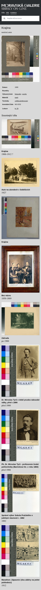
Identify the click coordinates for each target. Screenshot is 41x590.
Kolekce (13, 13)
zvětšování (18, 101)
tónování (25, 101)
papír (16, 97)
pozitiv (24, 94)
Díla (3, 13)
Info (7, 13)
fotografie (18, 94)
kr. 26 (16, 108)
